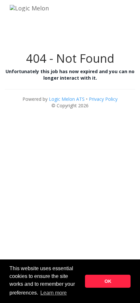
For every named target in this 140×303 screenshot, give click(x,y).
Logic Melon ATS (67, 99)
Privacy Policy (103, 99)
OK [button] (108, 281)
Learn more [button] (53, 293)
